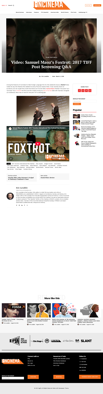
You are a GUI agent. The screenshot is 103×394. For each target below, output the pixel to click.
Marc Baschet (21, 167)
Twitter (83, 361)
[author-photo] (3, 323)
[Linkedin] (21, 204)
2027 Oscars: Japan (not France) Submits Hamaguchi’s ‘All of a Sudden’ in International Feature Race (88, 144)
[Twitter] (27, 204)
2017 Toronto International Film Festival (23, 163)
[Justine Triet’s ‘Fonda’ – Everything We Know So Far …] (76, 116)
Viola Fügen (18, 169)
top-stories (10, 169)
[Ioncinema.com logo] (13, 361)
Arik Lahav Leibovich (13, 165)
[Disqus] (38, 230)
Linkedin (83, 370)
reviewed (18, 90)
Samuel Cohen (49, 167)
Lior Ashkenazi (11, 167)
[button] (11, 5)
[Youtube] (80, 367)
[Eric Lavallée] (10, 196)
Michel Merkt (39, 167)
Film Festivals (51, 57)
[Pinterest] (24, 204)
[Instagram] (19, 204)
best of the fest (47, 90)
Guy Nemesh (51, 165)
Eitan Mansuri (34, 165)
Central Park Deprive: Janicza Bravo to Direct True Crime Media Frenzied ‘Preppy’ (88, 122)
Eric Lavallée (45, 76)
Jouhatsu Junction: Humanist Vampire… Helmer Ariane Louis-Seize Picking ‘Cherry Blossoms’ (88, 136)
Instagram (84, 364)
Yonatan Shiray (27, 169)
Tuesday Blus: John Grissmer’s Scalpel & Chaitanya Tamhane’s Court (21, 178)
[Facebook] (16, 204)
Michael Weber (30, 167)
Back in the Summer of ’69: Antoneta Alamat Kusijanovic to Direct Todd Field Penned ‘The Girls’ (88, 129)
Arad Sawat (57, 163)
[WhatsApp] (89, 90)
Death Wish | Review (48, 177)
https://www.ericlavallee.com (23, 190)
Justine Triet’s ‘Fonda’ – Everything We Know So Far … (88, 116)
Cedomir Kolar (24, 165)
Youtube (83, 367)
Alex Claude (39, 163)
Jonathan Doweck (62, 165)
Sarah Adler (58, 167)
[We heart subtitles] (51, 5)
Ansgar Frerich (48, 163)
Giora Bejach (43, 165)
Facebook (84, 358)
